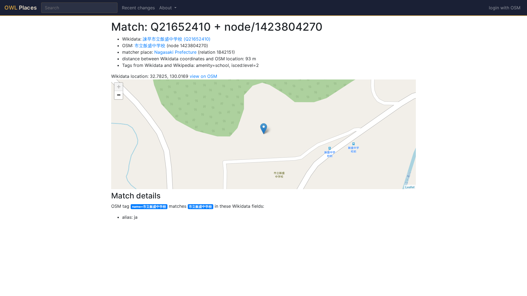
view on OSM (203, 76)
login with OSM (504, 7)
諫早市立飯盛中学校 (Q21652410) (177, 39)
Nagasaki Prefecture (175, 52)
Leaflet (409, 187)
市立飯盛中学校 (149, 45)
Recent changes (138, 7)
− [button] (118, 95)
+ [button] (118, 86)
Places (20, 7)
